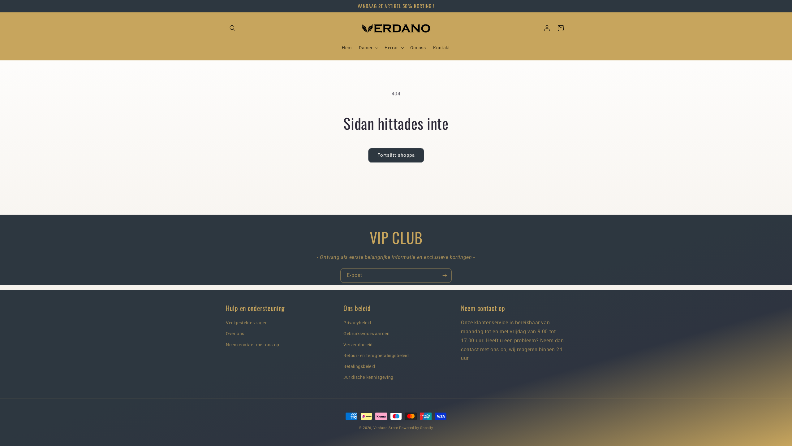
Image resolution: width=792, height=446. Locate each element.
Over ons (235, 333)
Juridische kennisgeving (368, 377)
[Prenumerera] (444, 275)
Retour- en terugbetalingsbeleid (376, 355)
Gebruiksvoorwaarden (366, 333)
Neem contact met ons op (252, 344)
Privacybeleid (357, 322)
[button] (232, 28)
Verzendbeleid (358, 344)
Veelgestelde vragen (247, 322)
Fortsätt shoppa (396, 155)
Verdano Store (385, 428)
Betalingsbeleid (359, 366)
